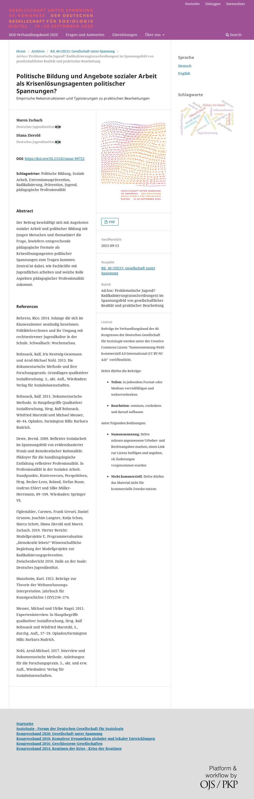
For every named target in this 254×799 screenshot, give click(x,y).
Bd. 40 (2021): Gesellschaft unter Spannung (82, 51)
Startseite (192, 3)
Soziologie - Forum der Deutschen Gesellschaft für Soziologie (70, 728)
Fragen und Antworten (85, 34)
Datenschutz (235, 3)
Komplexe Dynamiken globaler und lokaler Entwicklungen (103, 738)
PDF (111, 222)
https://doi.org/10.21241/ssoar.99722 (55, 158)
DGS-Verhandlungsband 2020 (33, 34)
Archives (38, 51)
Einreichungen (124, 34)
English (184, 73)
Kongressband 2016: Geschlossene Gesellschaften (59, 743)
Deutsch (184, 66)
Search (235, 34)
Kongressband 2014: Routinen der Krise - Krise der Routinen (69, 748)
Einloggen (213, 3)
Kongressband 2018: (34, 738)
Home (21, 51)
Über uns (153, 34)
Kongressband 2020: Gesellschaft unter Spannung (59, 733)
